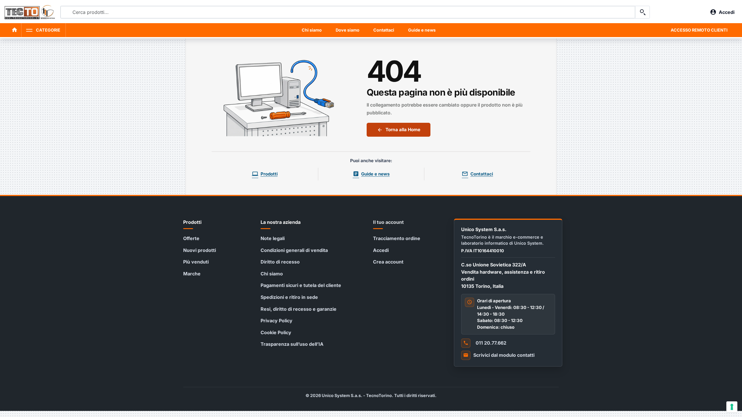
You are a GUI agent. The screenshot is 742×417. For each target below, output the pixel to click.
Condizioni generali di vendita (294, 250)
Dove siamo (347, 30)
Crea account (388, 262)
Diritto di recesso (280, 262)
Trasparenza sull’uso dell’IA (292, 344)
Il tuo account (388, 222)
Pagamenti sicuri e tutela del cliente (301, 285)
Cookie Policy (276, 332)
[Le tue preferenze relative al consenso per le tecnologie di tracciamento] (731, 406)
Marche (192, 274)
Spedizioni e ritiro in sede (289, 297)
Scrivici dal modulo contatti (503, 355)
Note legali (273, 238)
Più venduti (196, 262)
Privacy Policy (276, 320)
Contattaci (383, 30)
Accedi (381, 250)
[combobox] (348, 12)
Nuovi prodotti (199, 250)
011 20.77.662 (491, 343)
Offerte (191, 238)
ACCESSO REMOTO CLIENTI (699, 30)
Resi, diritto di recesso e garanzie (299, 309)
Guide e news (422, 30)
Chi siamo (312, 30)
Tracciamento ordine (396, 238)
